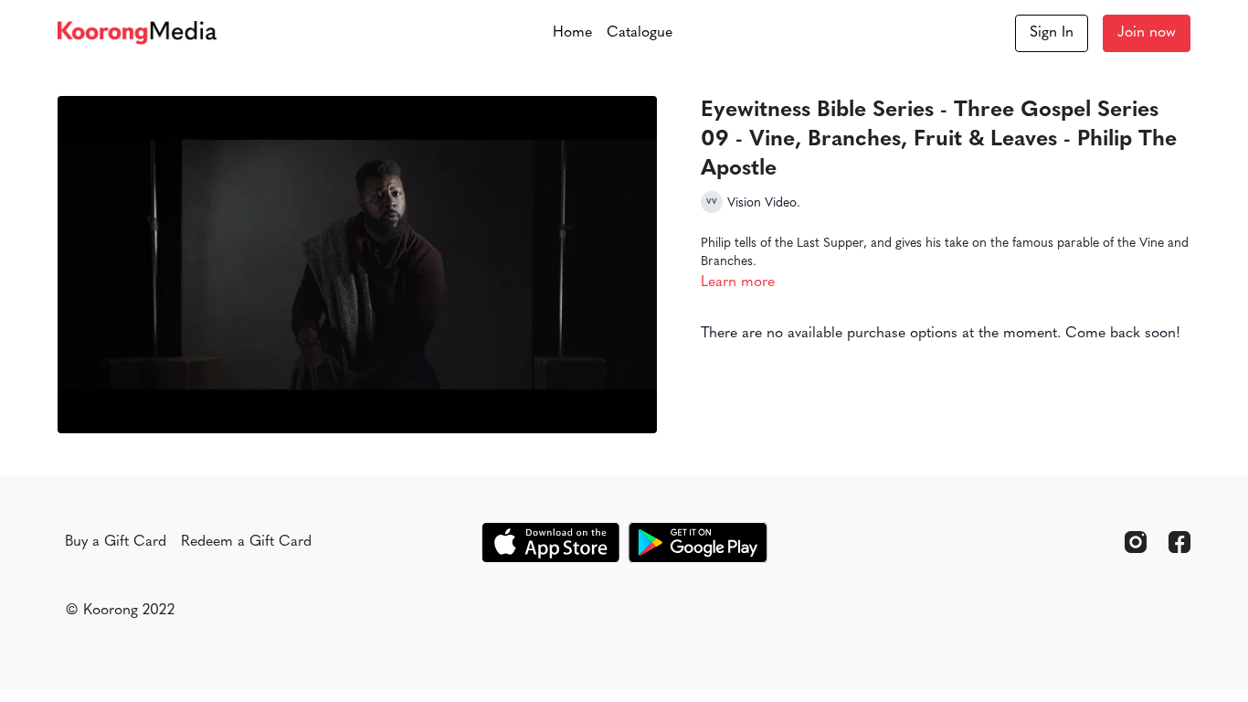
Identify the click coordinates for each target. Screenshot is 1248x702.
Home (572, 33)
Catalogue (639, 33)
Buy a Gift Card (115, 542)
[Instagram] (1136, 542)
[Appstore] (550, 542)
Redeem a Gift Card (246, 542)
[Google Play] (698, 542)
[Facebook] (1179, 542)
